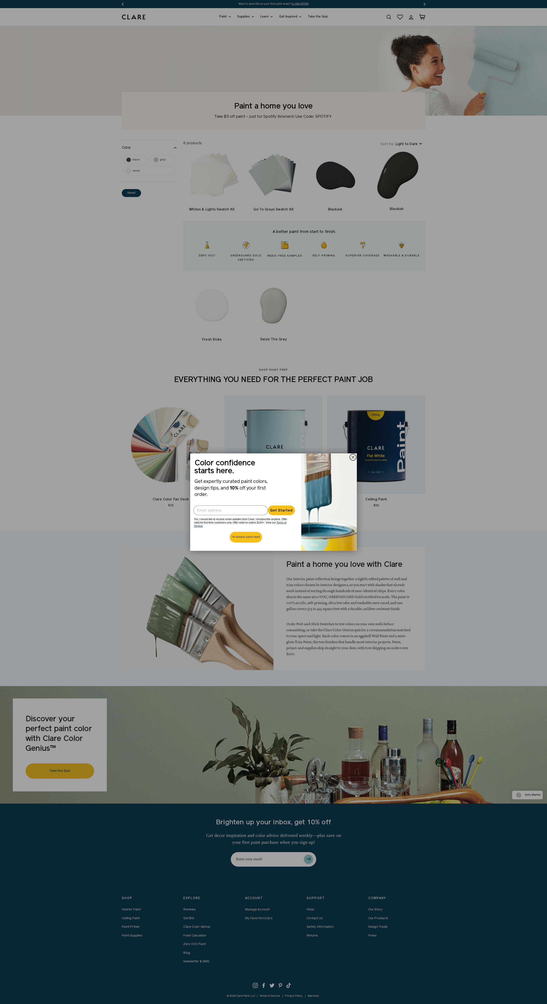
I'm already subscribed (246, 537)
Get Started (281, 510)
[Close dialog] (353, 457)
